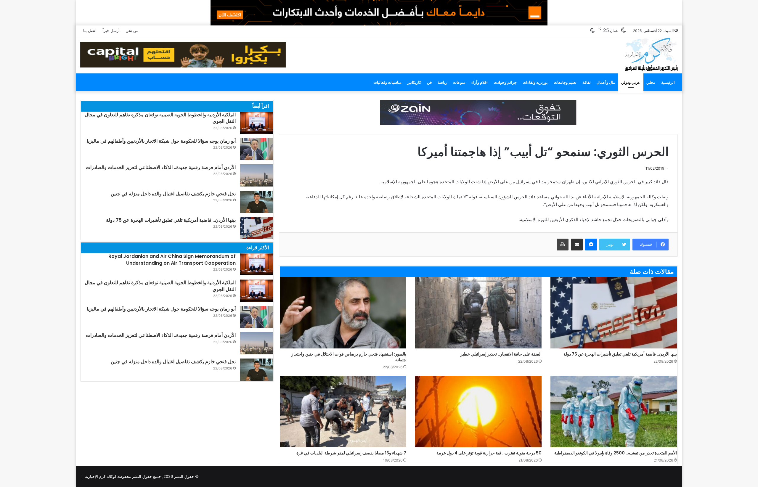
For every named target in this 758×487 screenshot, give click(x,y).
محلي (650, 82)
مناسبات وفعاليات (387, 82)
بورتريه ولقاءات (535, 82)
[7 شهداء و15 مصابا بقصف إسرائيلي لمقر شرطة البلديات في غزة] (343, 411)
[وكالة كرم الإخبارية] (651, 54)
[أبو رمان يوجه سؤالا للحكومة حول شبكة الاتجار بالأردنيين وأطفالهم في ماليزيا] (256, 149)
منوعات (459, 82)
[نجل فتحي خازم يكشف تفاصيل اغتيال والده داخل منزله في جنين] (256, 202)
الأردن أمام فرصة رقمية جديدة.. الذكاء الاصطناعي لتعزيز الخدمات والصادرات (161, 167)
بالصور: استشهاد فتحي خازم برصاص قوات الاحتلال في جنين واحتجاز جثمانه (348, 357)
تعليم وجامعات (565, 82)
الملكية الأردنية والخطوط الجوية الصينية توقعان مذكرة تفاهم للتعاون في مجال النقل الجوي (160, 118)
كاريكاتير (414, 82)
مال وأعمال (606, 82)
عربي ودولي (630, 82)
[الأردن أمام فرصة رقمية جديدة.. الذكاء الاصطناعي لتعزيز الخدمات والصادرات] (256, 175)
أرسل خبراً (111, 30)
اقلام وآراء (479, 82)
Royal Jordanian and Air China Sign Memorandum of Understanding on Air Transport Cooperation (172, 259)
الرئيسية (668, 82)
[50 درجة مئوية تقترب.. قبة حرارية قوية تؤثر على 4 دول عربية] (478, 411)
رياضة (442, 82)
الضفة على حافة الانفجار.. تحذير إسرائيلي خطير (501, 354)
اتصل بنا (90, 30)
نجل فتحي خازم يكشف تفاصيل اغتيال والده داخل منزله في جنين (173, 193)
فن (429, 82)
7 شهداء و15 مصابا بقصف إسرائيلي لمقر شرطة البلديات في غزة (351, 453)
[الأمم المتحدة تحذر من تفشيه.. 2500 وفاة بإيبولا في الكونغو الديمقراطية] (613, 411)
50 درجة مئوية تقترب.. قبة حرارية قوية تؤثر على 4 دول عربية (489, 453)
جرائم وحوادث (505, 82)
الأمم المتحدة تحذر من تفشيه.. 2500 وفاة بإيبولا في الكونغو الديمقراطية (615, 453)
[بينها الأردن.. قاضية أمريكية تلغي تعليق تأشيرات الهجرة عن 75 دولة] (613, 312)
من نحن (132, 30)
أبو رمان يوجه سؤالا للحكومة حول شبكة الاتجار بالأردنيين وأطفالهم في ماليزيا (161, 141)
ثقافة (586, 82)
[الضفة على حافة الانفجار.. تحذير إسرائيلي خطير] (478, 312)
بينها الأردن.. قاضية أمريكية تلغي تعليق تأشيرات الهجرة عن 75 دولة (620, 354)
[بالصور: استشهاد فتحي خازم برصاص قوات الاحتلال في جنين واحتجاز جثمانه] (343, 312)
